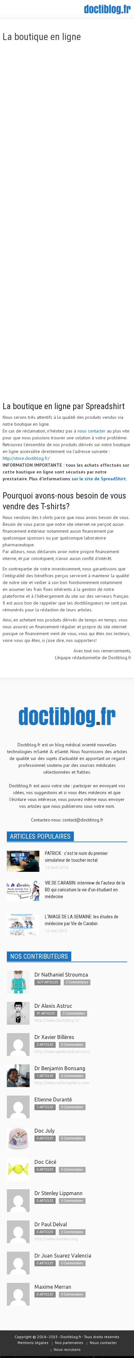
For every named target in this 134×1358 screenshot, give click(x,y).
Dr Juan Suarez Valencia (62, 1255)
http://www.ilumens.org (56, 1239)
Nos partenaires (69, 1342)
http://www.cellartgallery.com (61, 1083)
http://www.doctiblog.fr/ (56, 1020)
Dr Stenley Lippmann (58, 1193)
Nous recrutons (67, 1349)
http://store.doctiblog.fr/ (26, 458)
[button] (24, 9)
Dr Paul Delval (50, 1224)
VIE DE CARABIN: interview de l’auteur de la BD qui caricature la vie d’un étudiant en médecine (85, 889)
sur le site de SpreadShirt (99, 479)
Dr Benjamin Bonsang (59, 1068)
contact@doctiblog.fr (82, 820)
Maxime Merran (52, 1287)
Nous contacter (103, 1342)
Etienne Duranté (53, 1099)
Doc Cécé (45, 1162)
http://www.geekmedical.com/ (62, 1051)
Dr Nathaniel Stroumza (61, 975)
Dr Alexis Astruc (53, 1006)
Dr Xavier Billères (54, 1037)
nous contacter (91, 431)
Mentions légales (33, 1342)
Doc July (44, 1131)
